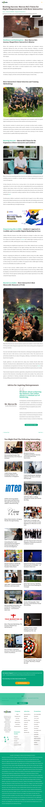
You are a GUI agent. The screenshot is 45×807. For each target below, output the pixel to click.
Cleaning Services (39, 791)
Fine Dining (27, 761)
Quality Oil (18, 777)
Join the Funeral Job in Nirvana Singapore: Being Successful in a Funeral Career (33, 542)
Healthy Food (22, 763)
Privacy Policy (5, 698)
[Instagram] (7, 737)
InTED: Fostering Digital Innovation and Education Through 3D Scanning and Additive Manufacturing (11, 501)
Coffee (20, 767)
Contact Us (17, 720)
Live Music (13, 783)
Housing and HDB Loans (31, 799)
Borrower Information (6, 797)
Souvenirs (41, 783)
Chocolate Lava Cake (8, 767)
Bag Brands (11, 773)
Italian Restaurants (5, 759)
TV (14, 771)
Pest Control (10, 793)
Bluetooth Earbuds (32, 769)
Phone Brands (20, 771)
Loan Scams (12, 797)
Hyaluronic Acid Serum (33, 777)
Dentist (8, 775)
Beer (26, 767)
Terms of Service (12, 698)
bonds (39, 366)
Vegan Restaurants (33, 759)
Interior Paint (35, 787)
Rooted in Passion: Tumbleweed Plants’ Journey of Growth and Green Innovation (32, 455)
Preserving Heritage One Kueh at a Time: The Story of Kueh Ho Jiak (32, 661)
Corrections (17, 724)
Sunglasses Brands (16, 773)
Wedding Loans (10, 801)
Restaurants (20, 757)
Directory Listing (27, 720)
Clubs (22, 783)
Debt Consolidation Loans (12, 795)
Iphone (17, 771)
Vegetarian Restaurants (10, 761)
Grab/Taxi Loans (29, 801)
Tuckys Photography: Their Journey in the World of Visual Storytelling (32, 603)
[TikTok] (8, 739)
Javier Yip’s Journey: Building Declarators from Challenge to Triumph (32, 585)
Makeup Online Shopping (38, 767)
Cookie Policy (19, 698)
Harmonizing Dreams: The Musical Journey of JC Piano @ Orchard (13, 456)
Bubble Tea (23, 767)
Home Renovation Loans (18, 801)
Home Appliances (19, 769)
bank (10, 194)
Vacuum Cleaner (27, 789)
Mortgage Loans (12, 799)
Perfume (36, 773)
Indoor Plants (8, 787)
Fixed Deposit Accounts (9, 803)
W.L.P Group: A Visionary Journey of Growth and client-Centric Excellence (13, 651)
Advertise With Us (27, 714)
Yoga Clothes (25, 779)
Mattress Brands (14, 789)
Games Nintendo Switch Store (23, 785)
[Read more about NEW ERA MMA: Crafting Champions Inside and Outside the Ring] (33, 488)
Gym (19, 779)
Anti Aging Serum (26, 777)
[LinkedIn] (5, 741)
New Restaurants (26, 757)
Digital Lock (16, 791)
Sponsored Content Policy (33, 698)
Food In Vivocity (8, 765)
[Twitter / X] (5, 739)
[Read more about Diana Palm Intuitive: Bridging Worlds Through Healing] (13, 512)
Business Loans (17, 797)
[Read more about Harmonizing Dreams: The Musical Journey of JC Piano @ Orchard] (13, 447)
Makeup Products (11, 779)
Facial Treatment (24, 775)
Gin (32, 767)
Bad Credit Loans (37, 793)
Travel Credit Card (36, 783)
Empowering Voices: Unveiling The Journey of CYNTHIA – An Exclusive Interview (32, 565)
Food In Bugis (32, 763)
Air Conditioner (21, 789)
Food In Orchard (38, 763)
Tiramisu (14, 767)
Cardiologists (4, 775)
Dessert (3, 767)
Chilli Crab (30, 765)
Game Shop (16, 785)
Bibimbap (19, 765)
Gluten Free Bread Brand (6, 777)
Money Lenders (20, 795)
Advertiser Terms (5, 700)
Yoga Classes (8, 781)
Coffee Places (34, 785)
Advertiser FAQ (26, 732)
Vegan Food (40, 775)
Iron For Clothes (11, 771)
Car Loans (24, 801)
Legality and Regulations (37, 795)
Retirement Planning (17, 803)
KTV (31, 785)
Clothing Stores (23, 773)
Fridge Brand (33, 789)
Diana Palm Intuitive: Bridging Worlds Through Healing (13, 520)
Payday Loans (30, 793)
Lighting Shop (13, 787)
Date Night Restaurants (21, 761)
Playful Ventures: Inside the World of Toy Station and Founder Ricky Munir (12, 565)
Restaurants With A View (15, 763)
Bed (18, 789)
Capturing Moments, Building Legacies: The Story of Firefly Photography (32, 476)
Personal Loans (19, 793)
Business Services (17, 726)
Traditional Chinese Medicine (28, 781)
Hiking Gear (9, 783)
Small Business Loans (24, 797)
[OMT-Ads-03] (23, 217)
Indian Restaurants (12, 759)
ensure (23, 239)
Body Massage (18, 775)
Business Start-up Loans (32, 797)
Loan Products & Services (27, 795)
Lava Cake (34, 765)
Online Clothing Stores (11, 769)
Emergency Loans (5, 795)
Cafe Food (30, 757)
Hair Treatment (4, 779)
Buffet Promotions (37, 738)
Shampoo (33, 773)
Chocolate (40, 765)
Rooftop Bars (8, 763)
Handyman (14, 793)
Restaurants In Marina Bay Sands (7, 785)
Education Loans (5, 801)
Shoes (3, 773)
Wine (16, 761)
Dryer (5, 791)
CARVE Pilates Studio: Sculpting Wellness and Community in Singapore (11, 474)
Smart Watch (24, 791)
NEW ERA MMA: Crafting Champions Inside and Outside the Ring (32, 498)
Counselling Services (14, 781)
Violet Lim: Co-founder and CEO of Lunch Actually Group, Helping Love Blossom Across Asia (32, 523)
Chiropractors (20, 781)
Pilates (21, 779)
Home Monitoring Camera (31, 791)
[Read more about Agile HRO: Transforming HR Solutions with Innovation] (13, 576)
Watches (27, 769)
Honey (21, 777)
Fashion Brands (4, 769)
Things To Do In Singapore (28, 783)
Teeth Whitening (12, 775)
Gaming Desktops (5, 771)
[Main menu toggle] (41, 2)
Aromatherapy (36, 781)
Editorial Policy (17, 722)
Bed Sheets (6, 789)
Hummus (36, 775)
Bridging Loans (24, 799)
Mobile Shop (33, 771)
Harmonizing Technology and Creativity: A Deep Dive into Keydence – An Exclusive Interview (12, 608)
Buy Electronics (38, 771)
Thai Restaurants (27, 759)
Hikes (6, 783)
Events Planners (18, 783)
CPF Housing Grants (39, 799)
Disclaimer (25, 698)
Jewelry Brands (28, 773)
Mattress (9, 789)
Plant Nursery (11, 791)
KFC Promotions (37, 740)
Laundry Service (4, 793)
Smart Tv (19, 791)
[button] (22, 683)
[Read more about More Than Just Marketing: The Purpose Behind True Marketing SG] (13, 617)
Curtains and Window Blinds (21, 787)
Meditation (4, 781)
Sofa (2, 789)
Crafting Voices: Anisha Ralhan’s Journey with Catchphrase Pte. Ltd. (30, 629)
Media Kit (25, 730)
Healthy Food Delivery (37, 779)
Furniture (39, 787)
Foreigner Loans (25, 793)
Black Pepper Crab (25, 765)
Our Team (17, 718)
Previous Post (5, 432)
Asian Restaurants (39, 757)
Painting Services (30, 787)
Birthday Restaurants (33, 761)
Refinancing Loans (18, 799)
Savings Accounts (35, 801)
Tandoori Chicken (15, 765)
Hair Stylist (16, 779)
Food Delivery (27, 763)
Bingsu (17, 767)
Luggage (23, 769)
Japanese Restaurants (20, 759)
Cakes (37, 765)
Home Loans (6, 799)
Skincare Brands (40, 777)
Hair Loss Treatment (30, 775)
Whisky (30, 767)
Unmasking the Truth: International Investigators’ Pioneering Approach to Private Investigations (12, 544)
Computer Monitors (27, 771)
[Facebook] (4, 737)
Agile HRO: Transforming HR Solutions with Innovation (12, 585)
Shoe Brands (6, 773)
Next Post (41, 432)
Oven (7, 791)
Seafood (34, 757)
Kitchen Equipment (39, 769)
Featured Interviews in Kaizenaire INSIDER (17, 742)
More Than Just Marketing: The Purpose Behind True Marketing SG (13, 625)
